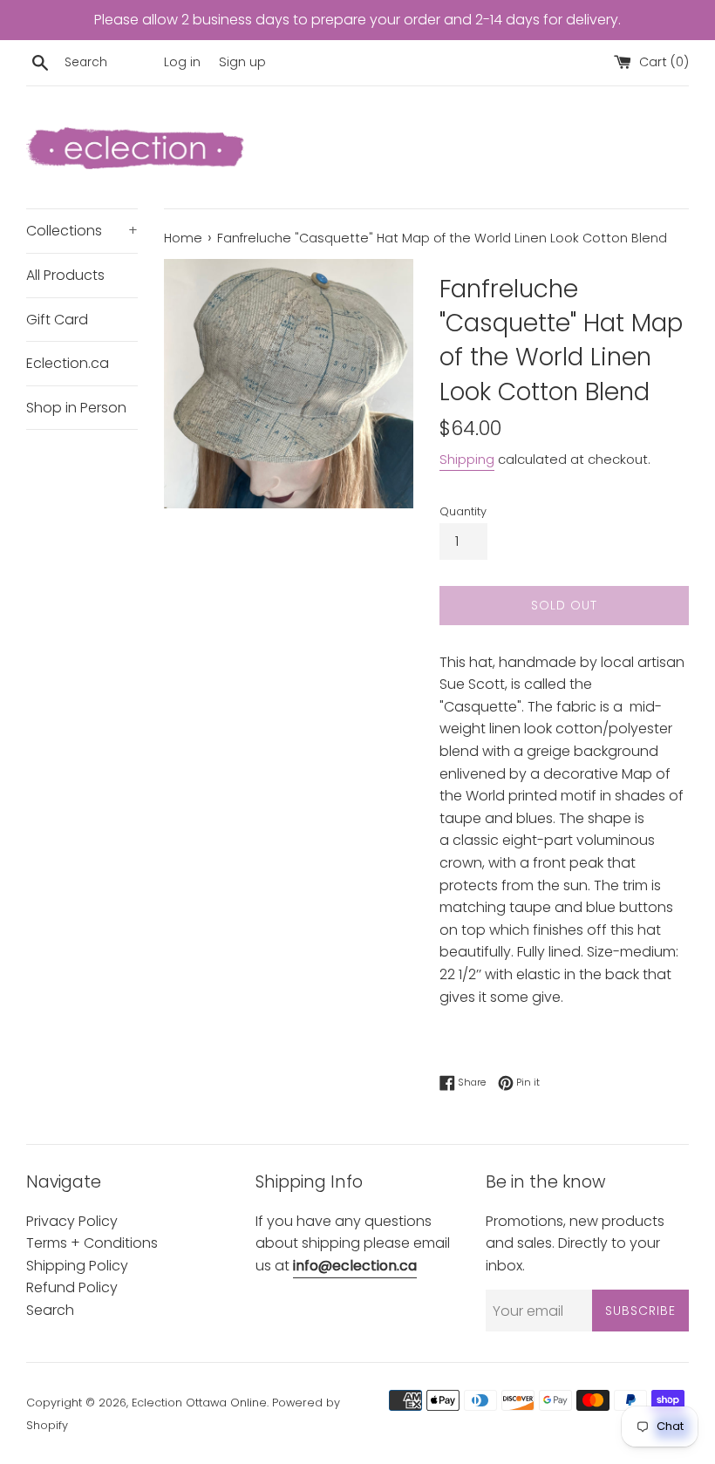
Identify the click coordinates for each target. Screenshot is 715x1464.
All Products (65, 275)
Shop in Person (76, 408)
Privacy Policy (72, 1221)
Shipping (466, 459)
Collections (82, 231)
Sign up (242, 62)
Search (50, 1310)
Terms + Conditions (92, 1243)
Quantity (463, 511)
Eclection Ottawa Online (199, 1402)
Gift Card (57, 320)
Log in (182, 62)
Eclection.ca (67, 363)
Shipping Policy (77, 1266)
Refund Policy (72, 1287)
